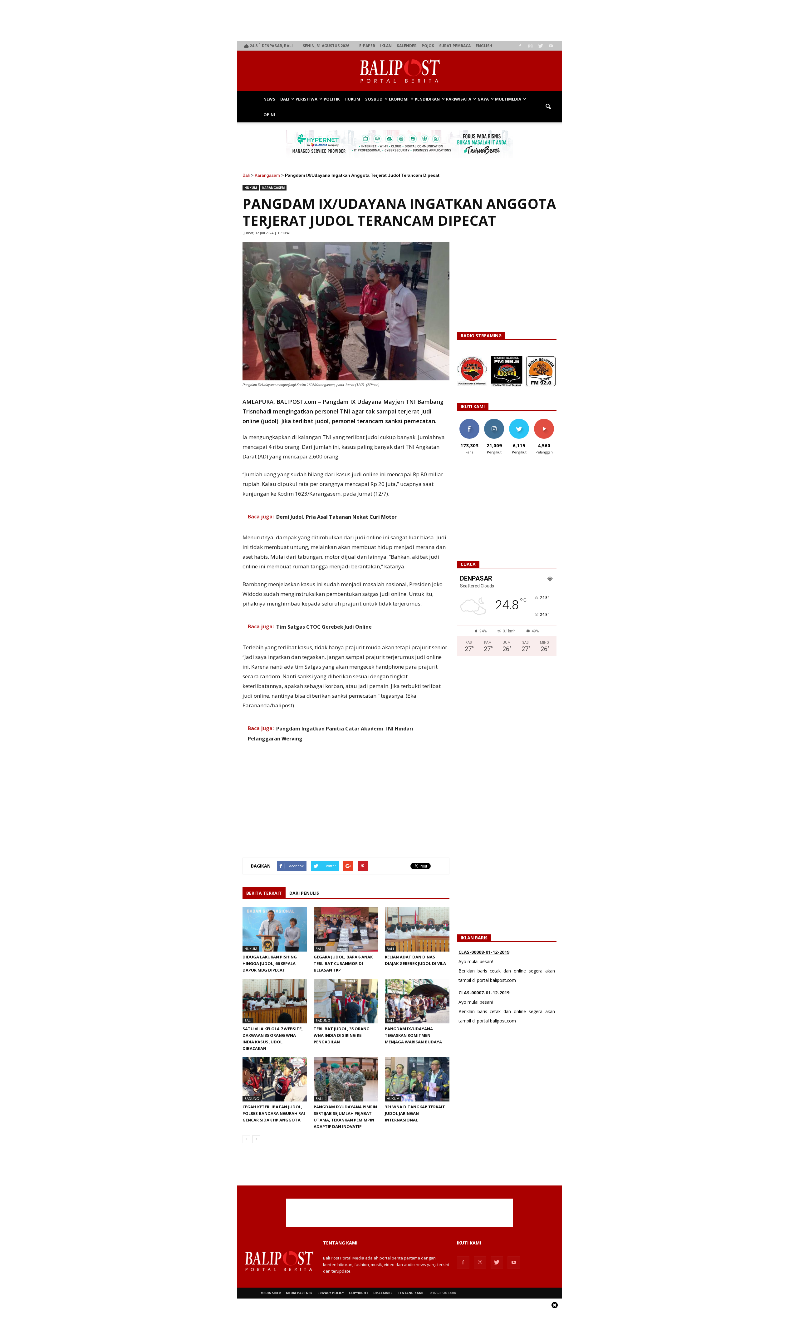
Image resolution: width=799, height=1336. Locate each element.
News (269, 99)
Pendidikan (427, 99)
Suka (469, 421)
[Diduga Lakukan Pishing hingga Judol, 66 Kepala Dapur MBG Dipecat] (275, 929)
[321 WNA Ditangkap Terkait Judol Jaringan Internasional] (417, 1079)
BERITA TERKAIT (264, 893)
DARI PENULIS (304, 893)
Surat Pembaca (455, 45)
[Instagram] (530, 46)
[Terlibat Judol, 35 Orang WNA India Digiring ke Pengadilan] (346, 1001)
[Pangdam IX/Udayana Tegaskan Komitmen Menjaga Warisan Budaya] (417, 1001)
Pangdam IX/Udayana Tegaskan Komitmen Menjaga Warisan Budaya (413, 1035)
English (484, 45)
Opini (269, 114)
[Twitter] (540, 46)
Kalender (407, 45)
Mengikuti (494, 421)
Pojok (428, 45)
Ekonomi (399, 99)
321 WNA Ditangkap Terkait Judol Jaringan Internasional (415, 1113)
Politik (332, 99)
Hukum (352, 99)
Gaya (483, 99)
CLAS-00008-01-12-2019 (483, 952)
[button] (548, 106)
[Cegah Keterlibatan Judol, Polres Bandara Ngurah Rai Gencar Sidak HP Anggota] (275, 1079)
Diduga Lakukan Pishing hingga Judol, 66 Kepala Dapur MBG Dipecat (270, 963)
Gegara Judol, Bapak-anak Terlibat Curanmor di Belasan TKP (343, 963)
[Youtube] (551, 46)
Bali (284, 99)
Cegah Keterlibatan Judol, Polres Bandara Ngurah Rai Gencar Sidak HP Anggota (274, 1113)
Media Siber (271, 1293)
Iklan (386, 45)
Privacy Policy (330, 1293)
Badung (323, 1020)
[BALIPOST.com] (399, 71)
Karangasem (267, 175)
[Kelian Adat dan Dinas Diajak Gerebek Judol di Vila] (417, 929)
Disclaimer (383, 1293)
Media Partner (299, 1293)
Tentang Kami (410, 1293)
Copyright (358, 1293)
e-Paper (367, 45)
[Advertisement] (399, 21)
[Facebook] (520, 46)
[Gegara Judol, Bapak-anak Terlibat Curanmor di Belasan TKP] (346, 929)
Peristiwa (306, 99)
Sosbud (374, 99)
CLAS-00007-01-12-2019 (483, 993)
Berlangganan (546, 421)
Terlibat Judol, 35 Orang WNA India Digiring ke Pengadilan (342, 1035)
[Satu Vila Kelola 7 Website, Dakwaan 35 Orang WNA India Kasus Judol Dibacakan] (275, 1001)
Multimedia (508, 99)
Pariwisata (458, 99)
